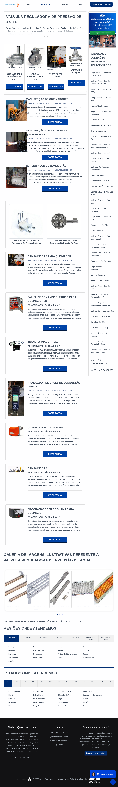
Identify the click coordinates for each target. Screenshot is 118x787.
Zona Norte (27, 637)
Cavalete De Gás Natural (101, 317)
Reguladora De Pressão (101, 261)
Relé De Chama (97, 120)
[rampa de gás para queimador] (16, 260)
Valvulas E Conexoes (59, 741)
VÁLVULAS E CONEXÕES (102, 370)
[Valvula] (76, 55)
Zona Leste (75, 637)
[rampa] (57, 56)
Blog (81, 4)
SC (50, 682)
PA (110, 682)
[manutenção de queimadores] (16, 111)
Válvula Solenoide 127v (101, 153)
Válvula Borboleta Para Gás (102, 311)
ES (25, 682)
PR (42, 682)
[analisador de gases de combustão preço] (16, 398)
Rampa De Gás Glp (99, 175)
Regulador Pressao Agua (101, 280)
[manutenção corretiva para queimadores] (16, 144)
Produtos (45, 4)
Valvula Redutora (98, 275)
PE (67, 682)
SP (33, 682)
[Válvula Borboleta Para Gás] (36, 56)
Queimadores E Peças (59, 737)
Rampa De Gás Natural (100, 181)
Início (28, 4)
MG (16, 682)
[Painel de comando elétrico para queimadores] (16, 305)
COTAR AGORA (14, 87)
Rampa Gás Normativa (100, 106)
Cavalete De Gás (98, 322)
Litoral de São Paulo (106, 638)
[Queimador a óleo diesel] (16, 432)
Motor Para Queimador (59, 733)
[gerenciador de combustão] (16, 178)
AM (101, 682)
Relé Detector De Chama (101, 125)
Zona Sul (59, 637)
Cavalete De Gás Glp (99, 328)
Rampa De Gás (97, 231)
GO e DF (93, 683)
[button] (56, 614)
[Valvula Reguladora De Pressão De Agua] (26, 221)
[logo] (12, 4)
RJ (8, 682)
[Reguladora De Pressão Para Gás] (16, 56)
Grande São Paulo (90, 638)
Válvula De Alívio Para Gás (102, 186)
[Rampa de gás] (16, 469)
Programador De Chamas (101, 225)
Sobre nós (65, 4)
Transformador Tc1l (99, 131)
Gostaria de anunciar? (101, 4)
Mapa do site (59, 745)
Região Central (11, 637)
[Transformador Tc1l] (16, 346)
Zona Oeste (43, 637)
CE (84, 682)
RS (59, 682)
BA (76, 682)
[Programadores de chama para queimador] (16, 513)
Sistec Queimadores (22, 727)
